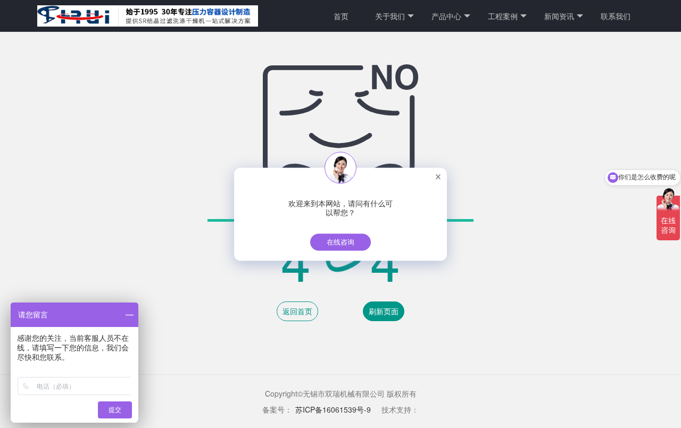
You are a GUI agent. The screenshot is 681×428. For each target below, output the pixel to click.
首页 (341, 16)
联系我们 (615, 16)
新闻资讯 (559, 16)
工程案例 (503, 16)
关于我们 (390, 16)
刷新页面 (383, 311)
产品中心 (446, 16)
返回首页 (297, 311)
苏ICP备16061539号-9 (333, 409)
